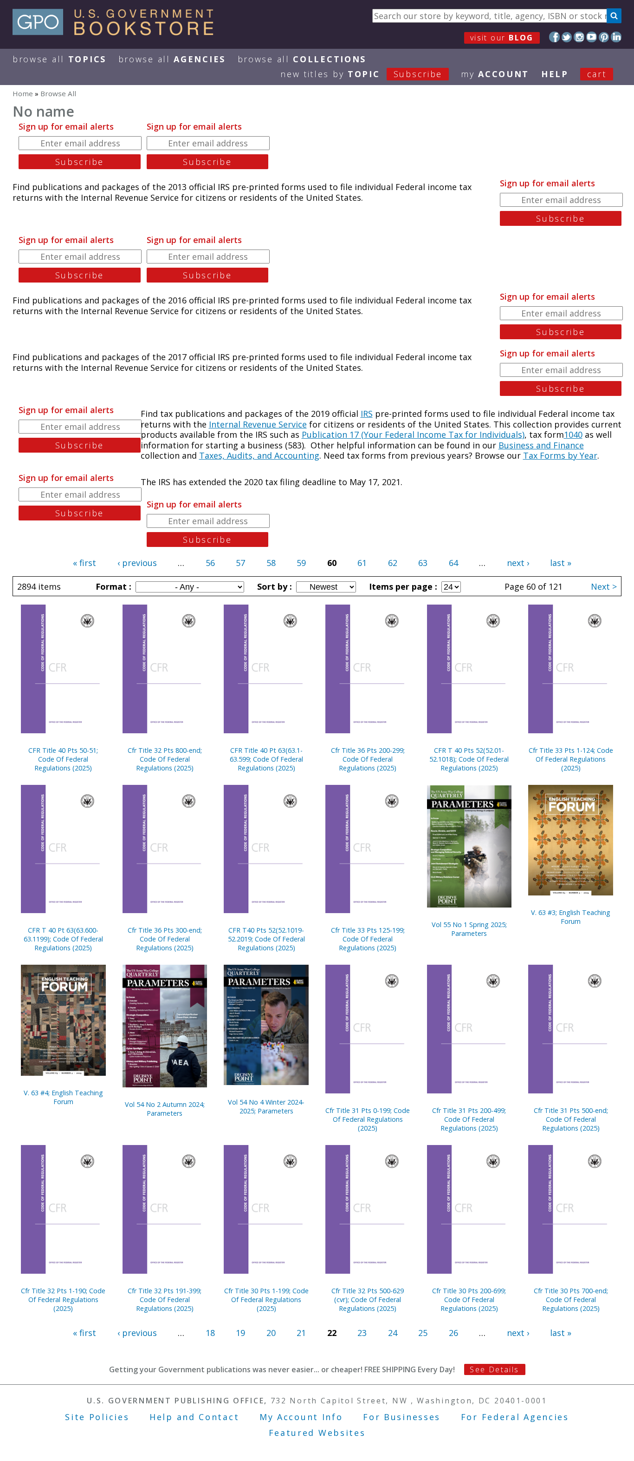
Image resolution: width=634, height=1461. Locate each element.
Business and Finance (541, 445)
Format (112, 586)
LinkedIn (616, 37)
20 (271, 1332)
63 (422, 562)
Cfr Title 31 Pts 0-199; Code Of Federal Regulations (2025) (367, 1119)
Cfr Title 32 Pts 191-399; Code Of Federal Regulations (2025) (164, 1299)
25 (422, 1332)
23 (362, 1332)
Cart (597, 73)
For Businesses (401, 1416)
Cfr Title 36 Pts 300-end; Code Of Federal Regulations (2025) (165, 939)
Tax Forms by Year (560, 455)
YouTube (591, 37)
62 (392, 562)
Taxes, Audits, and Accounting (259, 455)
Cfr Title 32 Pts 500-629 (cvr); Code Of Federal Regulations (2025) (367, 1299)
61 (362, 562)
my (495, 73)
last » (560, 562)
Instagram (579, 37)
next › (518, 562)
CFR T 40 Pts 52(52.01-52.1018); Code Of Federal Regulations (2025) (469, 759)
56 (210, 562)
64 (453, 562)
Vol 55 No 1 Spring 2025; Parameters (469, 929)
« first (84, 562)
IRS (367, 413)
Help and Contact (194, 1416)
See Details (494, 1369)
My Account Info (301, 1416)
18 (210, 1332)
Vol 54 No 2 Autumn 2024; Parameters (165, 1109)
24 (392, 1332)
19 (240, 1332)
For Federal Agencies (515, 1416)
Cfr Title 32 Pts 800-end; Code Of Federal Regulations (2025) (165, 759)
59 (301, 562)
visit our (502, 38)
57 (240, 562)
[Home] (117, 32)
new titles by (361, 73)
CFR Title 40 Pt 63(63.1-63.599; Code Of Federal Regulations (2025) (266, 759)
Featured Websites (317, 1432)
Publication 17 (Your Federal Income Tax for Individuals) (413, 434)
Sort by (273, 586)
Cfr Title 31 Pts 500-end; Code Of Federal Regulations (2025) (571, 1119)
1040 (573, 434)
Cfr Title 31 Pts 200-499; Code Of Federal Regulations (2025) (469, 1119)
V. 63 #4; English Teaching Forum (63, 1097)
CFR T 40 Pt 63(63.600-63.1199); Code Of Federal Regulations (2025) (63, 939)
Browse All (59, 59)
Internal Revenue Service (258, 424)
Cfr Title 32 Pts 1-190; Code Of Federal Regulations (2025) (63, 1299)
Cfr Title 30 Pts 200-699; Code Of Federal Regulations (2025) (469, 1299)
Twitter (567, 37)
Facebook (554, 37)
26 (453, 1332)
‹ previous (137, 562)
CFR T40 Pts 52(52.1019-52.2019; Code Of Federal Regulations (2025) (266, 939)
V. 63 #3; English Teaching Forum (570, 917)
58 (271, 562)
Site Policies (97, 1416)
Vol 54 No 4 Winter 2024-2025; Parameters (266, 1106)
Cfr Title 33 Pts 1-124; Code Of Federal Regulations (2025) (571, 759)
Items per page (402, 586)
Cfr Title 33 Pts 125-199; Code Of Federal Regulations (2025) (368, 939)
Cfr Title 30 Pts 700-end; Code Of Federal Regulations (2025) (571, 1299)
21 (301, 1332)
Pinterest (604, 37)
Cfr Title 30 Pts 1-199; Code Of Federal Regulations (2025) (266, 1299)
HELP (555, 73)
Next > (604, 586)
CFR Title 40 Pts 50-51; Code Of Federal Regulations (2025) (63, 759)
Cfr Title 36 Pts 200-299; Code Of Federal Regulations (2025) (368, 759)
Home (23, 93)
